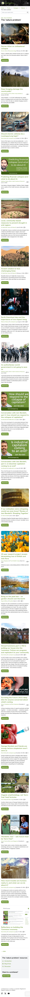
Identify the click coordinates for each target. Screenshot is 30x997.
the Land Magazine (13, 841)
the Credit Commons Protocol (17, 181)
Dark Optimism (15, 704)
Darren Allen (4, 51)
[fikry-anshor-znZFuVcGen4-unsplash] (15, 302)
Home (2, 8)
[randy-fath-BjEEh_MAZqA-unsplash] (15, 585)
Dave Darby (4, 138)
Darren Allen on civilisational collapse (13, 47)
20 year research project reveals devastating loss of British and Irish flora (14, 556)
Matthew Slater (4, 181)
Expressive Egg (12, 51)
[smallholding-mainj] (15, 783)
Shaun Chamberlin (5, 704)
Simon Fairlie (4, 841)
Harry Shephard (5, 561)
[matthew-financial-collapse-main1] (15, 166)
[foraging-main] (15, 76)
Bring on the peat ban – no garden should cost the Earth (13, 597)
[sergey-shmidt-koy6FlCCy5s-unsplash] (15, 541)
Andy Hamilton (4, 93)
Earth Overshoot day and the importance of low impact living (14, 318)
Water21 (14, 227)
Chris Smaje (4, 799)
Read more (4, 60)
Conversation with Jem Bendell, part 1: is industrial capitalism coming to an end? (14, 463)
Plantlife (11, 601)
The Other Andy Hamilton (16, 93)
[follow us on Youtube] (8, 993)
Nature (23, 8)
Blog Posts (7, 964)
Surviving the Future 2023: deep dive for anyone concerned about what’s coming (14, 699)
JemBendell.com (12, 419)
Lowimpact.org (11, 138)
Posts (8, 8)
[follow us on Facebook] (2, 993)
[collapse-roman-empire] (15, 498)
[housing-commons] (15, 633)
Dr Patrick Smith (5, 515)
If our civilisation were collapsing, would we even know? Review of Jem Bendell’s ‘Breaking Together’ (15, 511)
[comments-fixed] (15, 916)
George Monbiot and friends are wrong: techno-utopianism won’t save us (14, 748)
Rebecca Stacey (4, 321)
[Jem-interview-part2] (15, 401)
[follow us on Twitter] (5, 993)
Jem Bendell (4, 419)
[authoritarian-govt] (15, 352)
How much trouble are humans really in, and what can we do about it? (14, 883)
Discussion (7, 966)
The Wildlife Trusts (14, 561)
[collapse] (15, 33)
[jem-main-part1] (15, 449)
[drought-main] (15, 208)
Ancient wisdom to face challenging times (10, 270)
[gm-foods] (15, 734)
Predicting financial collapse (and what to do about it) (14, 178)
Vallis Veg (10, 799)
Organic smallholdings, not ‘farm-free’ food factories (14, 796)
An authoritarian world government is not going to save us (14, 367)
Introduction (8, 961)
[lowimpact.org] (7, 3)
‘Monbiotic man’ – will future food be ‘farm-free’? (14, 837)
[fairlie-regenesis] (15, 824)
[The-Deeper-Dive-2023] (15, 686)
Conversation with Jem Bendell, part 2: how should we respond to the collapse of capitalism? (15, 415)
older (3, 951)
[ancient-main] (15, 256)
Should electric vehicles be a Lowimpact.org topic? (12, 135)
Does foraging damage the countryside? (12, 90)
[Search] (27, 12)
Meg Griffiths (4, 601)
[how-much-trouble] (15, 868)
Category (15, 8)
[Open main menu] (27, 3)
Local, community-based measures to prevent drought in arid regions (14, 222)
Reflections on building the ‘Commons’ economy (12, 928)
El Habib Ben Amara (6, 227)
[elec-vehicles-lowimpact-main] (15, 122)
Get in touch (6, 975)
